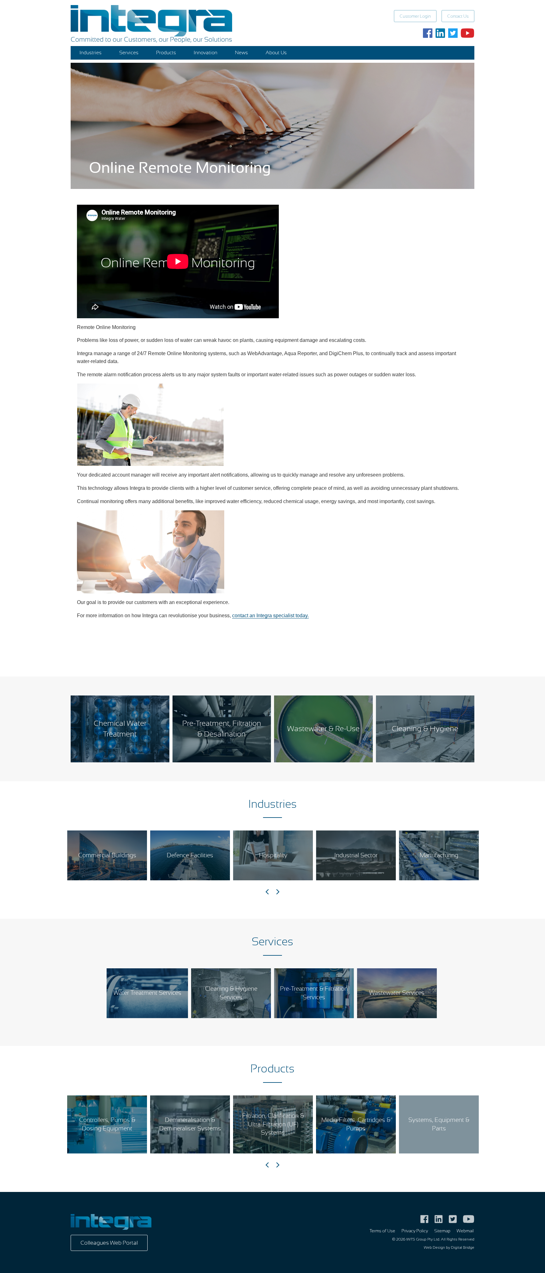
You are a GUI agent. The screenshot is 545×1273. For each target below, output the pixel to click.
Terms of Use (382, 1231)
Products (166, 53)
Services (128, 53)
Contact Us (458, 16)
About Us (276, 53)
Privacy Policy (414, 1231)
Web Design (434, 1247)
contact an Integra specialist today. (270, 615)
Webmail (465, 1231)
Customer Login (415, 16)
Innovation (205, 53)
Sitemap (442, 1231)
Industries (90, 53)
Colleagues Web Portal (109, 1243)
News (241, 53)
